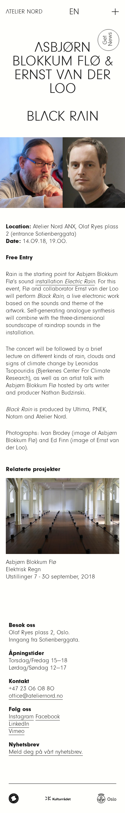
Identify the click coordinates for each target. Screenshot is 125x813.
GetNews (108, 40)
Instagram (21, 716)
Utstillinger (19, 576)
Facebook (47, 716)
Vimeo (16, 731)
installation (65, 281)
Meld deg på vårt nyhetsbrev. (46, 751)
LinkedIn (19, 723)
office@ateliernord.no (36, 695)
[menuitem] (74, 11)
